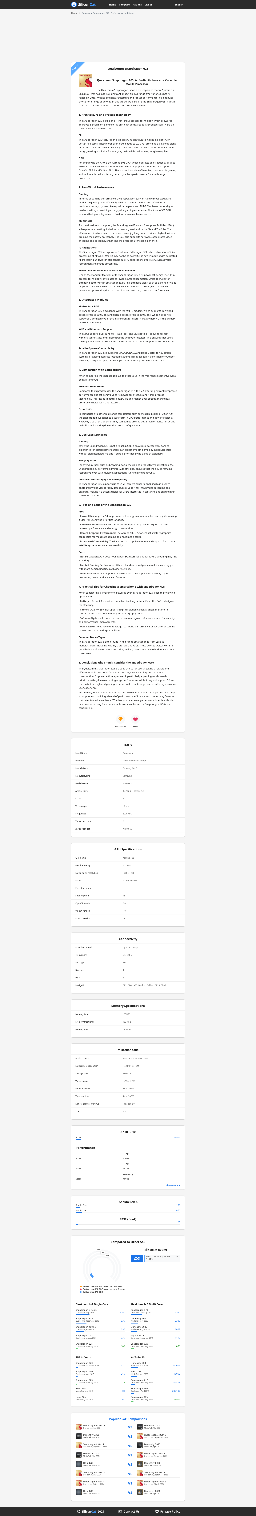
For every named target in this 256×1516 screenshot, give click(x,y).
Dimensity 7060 (139, 1318)
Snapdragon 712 (139, 1379)
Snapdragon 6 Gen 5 (86, 1309)
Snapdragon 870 (139, 1309)
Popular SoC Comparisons (128, 1419)
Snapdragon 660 (84, 1371)
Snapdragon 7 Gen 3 (154, 1453)
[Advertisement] (128, 37)
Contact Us (132, 1511)
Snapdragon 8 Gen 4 (93, 1481)
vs (130, 1426)
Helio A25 (81, 1396)
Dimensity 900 (138, 1362)
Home (112, 4)
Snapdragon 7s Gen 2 (155, 1434)
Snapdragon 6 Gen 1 (93, 1444)
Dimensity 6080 (152, 1462)
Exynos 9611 (137, 1335)
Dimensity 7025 (152, 1444)
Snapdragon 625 (84, 1343)
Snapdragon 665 (139, 1388)
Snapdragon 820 (84, 1362)
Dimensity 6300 (152, 1490)
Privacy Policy (170, 1511)
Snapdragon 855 (84, 1318)
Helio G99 (136, 1371)
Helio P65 (81, 1388)
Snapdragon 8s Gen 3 (155, 1481)
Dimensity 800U (139, 1326)
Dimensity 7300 (152, 1425)
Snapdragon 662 (84, 1335)
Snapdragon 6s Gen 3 (94, 1425)
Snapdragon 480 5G (86, 1326)
